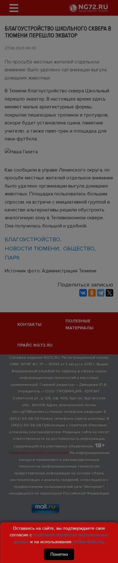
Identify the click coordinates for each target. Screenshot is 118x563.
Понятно (59, 554)
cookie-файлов (88, 541)
